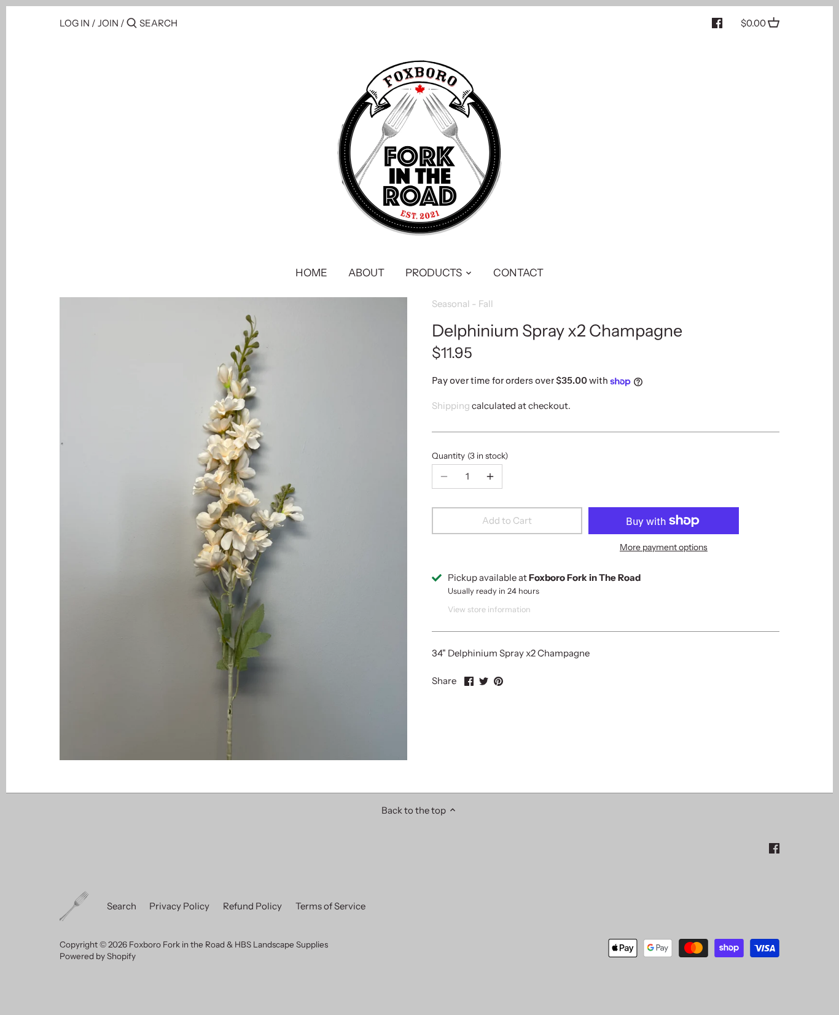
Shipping (451, 405)
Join (108, 23)
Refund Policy (252, 906)
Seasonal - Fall (462, 303)
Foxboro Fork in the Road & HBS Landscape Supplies (228, 944)
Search (121, 906)
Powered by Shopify (98, 956)
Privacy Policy (179, 906)
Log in (75, 23)
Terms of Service (330, 906)
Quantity (468, 456)
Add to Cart (507, 520)
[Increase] (490, 476)
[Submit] (132, 24)
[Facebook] (717, 22)
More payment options (664, 547)
